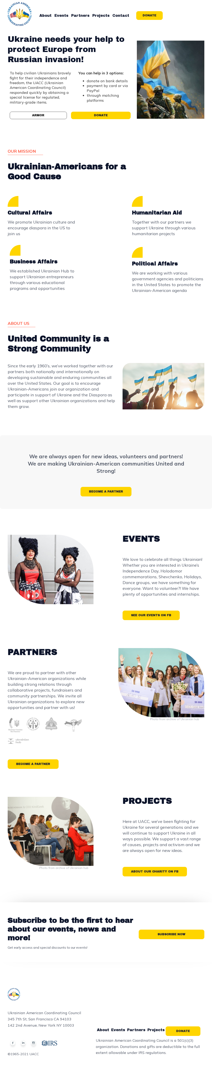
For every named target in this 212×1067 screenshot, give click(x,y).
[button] (45, 15)
